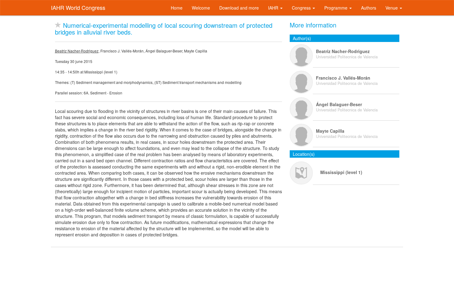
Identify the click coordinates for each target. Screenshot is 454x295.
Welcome (201, 8)
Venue (392, 8)
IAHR (274, 8)
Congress (302, 8)
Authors (368, 8)
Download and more (239, 8)
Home (177, 8)
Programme (336, 8)
